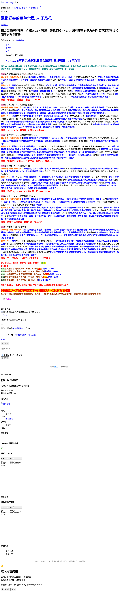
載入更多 (5, 344)
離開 (13, 589)
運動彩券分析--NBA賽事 (25, 335)
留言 (21, 328)
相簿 (7, 45)
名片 (7, 51)
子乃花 (4, 315)
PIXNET (42, 561)
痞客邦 (16, 328)
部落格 (8, 48)
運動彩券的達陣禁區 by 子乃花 (26, 18)
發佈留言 (5, 358)
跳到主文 (4, 25)
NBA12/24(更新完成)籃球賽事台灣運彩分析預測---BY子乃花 (43, 60)
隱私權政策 (73, 561)
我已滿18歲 (6, 589)
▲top (3, 339)
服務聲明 (82, 561)
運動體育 (20, 40)
